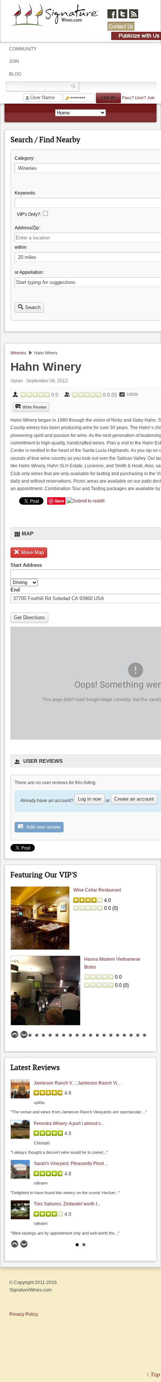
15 (110, 1035)
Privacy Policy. (24, 1314)
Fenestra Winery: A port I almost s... (69, 1123)
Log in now (89, 799)
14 (104, 1035)
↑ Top (153, 1374)
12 (90, 1035)
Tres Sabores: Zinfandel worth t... (67, 1204)
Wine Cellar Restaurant (97, 890)
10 (77, 1035)
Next (24, 1034)
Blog (15, 74)
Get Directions (29, 617)
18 (131, 1035)
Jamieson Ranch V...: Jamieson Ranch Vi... (77, 1083)
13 (97, 1035)
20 (144, 1035)
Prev (14, 1034)
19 (137, 1035)
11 (83, 1035)
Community (23, 49)
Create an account (134, 799)
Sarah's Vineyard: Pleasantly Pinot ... (71, 1163)
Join (14, 61)
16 (117, 1035)
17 (124, 1035)
